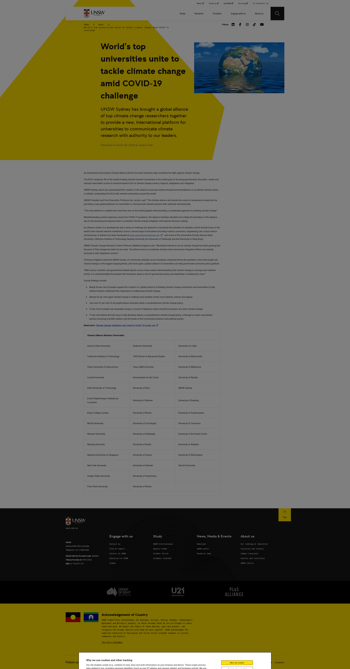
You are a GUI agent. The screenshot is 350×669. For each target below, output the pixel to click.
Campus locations (249, 553)
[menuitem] (182, 13)
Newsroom (201, 544)
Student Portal (160, 553)
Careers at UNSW (117, 553)
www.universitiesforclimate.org (147, 235)
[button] (284, 514)
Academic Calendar (162, 558)
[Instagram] (247, 24)
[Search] (277, 13)
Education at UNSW (118, 558)
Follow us (72, 662)
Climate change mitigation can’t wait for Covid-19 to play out (127, 325)
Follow (225, 24)
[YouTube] (261, 24)
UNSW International (163, 544)
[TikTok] (254, 24)
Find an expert (117, 548)
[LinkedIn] (233, 24)
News (101, 24)
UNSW (86, 24)
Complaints (279, 662)
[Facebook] (240, 24)
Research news (204, 553)
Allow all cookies (237, 662)
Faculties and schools (252, 548)
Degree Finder (160, 548)
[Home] (94, 13)
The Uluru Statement (112, 642)
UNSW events (203, 548)
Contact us (114, 544)
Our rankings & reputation (254, 544)
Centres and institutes (253, 558)
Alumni (112, 563)
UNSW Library (247, 563)
